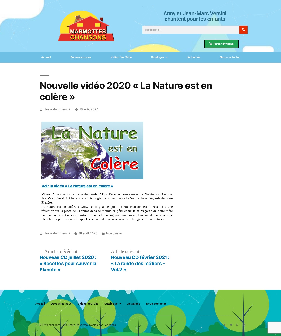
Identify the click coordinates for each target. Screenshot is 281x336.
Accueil (46, 57)
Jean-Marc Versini (57, 109)
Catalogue (157, 57)
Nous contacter (230, 57)
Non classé (114, 233)
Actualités (193, 57)
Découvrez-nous (80, 57)
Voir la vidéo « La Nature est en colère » (77, 186)
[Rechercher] (243, 30)
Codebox (110, 325)
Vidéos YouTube (121, 57)
